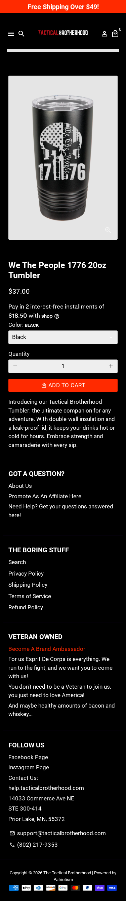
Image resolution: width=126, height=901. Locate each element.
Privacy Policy (26, 573)
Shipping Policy (27, 584)
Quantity (19, 353)
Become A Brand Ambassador (46, 648)
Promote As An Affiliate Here (44, 496)
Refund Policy (25, 607)
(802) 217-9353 (33, 844)
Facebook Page (28, 757)
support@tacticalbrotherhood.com (57, 833)
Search (17, 562)
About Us (20, 485)
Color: (23, 324)
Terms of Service (29, 596)
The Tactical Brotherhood (67, 872)
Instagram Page (28, 767)
